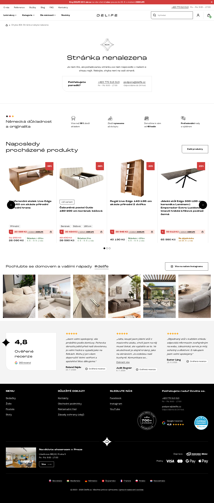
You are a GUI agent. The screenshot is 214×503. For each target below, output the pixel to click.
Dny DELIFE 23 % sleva (80, 2)
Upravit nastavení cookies (131, 490)
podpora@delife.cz (135, 82)
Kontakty (63, 398)
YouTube (115, 409)
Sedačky (11, 398)
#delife (101, 266)
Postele (10, 409)
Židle (9, 403)
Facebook (115, 398)
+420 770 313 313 (180, 7)
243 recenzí (25, 362)
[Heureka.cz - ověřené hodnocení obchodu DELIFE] (201, 423)
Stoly (9, 414)
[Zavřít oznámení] (211, 2)
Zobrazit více (123, 362)
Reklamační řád (67, 409)
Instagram (116, 403)
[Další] (203, 205)
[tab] (104, 248)
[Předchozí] (11, 205)
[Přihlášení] (198, 15)
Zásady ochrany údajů (71, 414)
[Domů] (107, 15)
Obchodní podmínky (70, 403)
